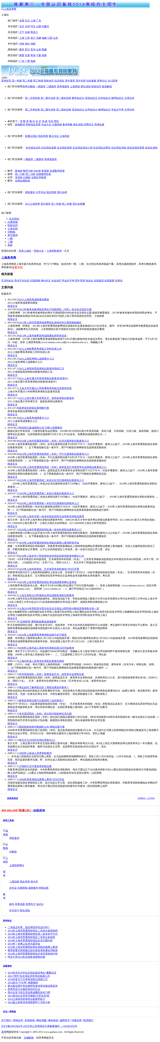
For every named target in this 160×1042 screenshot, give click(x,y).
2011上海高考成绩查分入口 (34, 418)
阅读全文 (13, 306)
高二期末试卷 (63, 109)
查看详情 (17, 267)
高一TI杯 (20, 174)
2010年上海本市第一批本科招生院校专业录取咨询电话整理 (51, 516)
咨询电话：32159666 (146, 798)
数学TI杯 (28, 171)
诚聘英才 (65, 1020)
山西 (38, 26)
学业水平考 (117, 109)
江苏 (27, 38)
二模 (10, 241)
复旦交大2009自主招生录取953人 (37, 740)
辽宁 (21, 32)
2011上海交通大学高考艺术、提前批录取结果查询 (46, 398)
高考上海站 (25, 251)
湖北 (27, 43)
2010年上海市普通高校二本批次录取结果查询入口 (46, 493)
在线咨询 (39, 810)
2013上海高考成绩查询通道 (34, 299)
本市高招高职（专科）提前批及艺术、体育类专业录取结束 (51, 674)
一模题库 (41, 86)
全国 (21, 20)
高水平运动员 (21, 280)
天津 (27, 26)
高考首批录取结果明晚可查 (34, 408)
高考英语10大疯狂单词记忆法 (24, 989)
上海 (32, 20)
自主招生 (59, 80)
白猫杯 (27, 177)
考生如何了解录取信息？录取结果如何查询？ (44, 687)
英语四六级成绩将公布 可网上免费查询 (40, 427)
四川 (27, 49)
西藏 (44, 49)
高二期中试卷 (48, 109)
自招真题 (109, 280)
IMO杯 (37, 171)
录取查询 (30, 192)
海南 (32, 61)
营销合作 (18, 1020)
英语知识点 (91, 98)
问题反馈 (77, 1020)
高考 (3, 1032)
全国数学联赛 (57, 171)
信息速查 (91, 80)
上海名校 (13, 228)
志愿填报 (57, 124)
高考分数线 (28, 86)
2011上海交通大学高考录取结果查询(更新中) (43, 378)
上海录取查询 (54, 251)
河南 (21, 43)
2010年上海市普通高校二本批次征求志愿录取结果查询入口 (51, 480)
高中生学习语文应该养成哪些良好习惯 (29, 992)
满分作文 (46, 280)
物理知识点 (117, 98)
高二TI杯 (30, 174)
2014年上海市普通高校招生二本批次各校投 (31, 937)
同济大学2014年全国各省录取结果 (26, 957)
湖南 (32, 43)
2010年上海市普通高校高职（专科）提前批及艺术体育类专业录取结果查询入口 (63, 467)
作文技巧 (14, 910)
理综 (56, 121)
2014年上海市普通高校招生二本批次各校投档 (33, 930)
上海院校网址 (16, 865)
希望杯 (45, 171)
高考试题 (20, 904)
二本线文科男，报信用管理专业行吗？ (29, 927)
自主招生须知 (118, 147)
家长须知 (86, 86)
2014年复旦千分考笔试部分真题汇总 (28, 979)
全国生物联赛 (22, 180)
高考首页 (6, 80)
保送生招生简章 (135, 147)
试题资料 (7, 966)
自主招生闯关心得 (82, 147)
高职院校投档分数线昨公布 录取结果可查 (42, 727)
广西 (27, 61)
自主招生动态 (33, 147)
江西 (49, 38)
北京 (27, 20)
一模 (10, 238)
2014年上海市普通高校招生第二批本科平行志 (33, 934)
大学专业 (41, 192)
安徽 (38, 38)
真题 (10, 245)
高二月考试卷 (32, 109)
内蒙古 (45, 26)
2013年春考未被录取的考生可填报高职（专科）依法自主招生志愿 (55, 309)
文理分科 (129, 98)
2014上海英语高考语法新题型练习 (26, 999)
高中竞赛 (81, 80)
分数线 (11, 232)
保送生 (89, 280)
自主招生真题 (48, 147)
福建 (44, 38)
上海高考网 (8, 257)
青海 (32, 55)
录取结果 (44, 888)
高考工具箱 (8, 820)
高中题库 (70, 80)
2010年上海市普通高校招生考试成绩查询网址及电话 (48, 582)
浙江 (32, 38)
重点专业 (54, 136)
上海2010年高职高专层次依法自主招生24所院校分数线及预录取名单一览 (59, 608)
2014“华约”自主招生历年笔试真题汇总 (29, 976)
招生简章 (43, 136)
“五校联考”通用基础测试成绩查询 (37, 621)
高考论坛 (102, 80)
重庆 (21, 49)
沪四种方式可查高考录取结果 (35, 766)
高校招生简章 (33, 124)
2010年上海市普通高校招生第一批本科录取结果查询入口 (50, 529)
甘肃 (27, 55)
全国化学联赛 (38, 177)
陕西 (21, 55)
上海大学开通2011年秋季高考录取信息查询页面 (45, 388)
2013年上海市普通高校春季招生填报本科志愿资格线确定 (50, 322)
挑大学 (34, 881)
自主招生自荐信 (102, 147)
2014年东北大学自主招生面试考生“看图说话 (32, 972)
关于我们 (6, 1020)
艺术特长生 (7, 280)
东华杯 (18, 177)
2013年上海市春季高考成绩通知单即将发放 (43, 335)
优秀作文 (89, 124)
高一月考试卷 (32, 98)
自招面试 (99, 280)
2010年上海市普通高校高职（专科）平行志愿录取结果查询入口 (54, 454)
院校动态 (49, 80)
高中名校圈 (78, 204)
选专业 (13, 888)
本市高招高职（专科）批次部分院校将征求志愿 (45, 713)
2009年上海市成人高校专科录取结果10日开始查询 (46, 648)
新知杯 (18, 171)
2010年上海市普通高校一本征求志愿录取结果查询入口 (49, 503)
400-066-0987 (10, 810)
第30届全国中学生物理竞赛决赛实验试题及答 (33, 986)
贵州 (32, 49)
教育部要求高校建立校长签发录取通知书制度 (33, 950)
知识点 (40, 904)
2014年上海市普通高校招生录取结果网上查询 (33, 947)
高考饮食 (99, 124)
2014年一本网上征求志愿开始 (24, 943)
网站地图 (41, 1020)
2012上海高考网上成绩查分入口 (36, 358)
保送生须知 (151, 147)
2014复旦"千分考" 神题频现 (23, 982)
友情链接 (30, 1020)
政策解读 (107, 86)
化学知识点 (104, 98)
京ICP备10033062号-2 (13, 1026)
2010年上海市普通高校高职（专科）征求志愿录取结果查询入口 (54, 441)
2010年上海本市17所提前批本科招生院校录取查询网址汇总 (51, 556)
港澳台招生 (31, 136)
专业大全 (46, 124)
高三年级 (38, 80)
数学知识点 (78, 98)
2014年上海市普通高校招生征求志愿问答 (30, 940)
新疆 (44, 55)
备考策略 (67, 124)
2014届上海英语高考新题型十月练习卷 (29, 1002)
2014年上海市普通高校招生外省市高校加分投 (33, 953)
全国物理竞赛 (43, 174)
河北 (32, 26)
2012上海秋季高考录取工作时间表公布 (40, 348)
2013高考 (113, 80)
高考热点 (7, 920)
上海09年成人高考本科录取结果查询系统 (41, 661)
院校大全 (39, 251)
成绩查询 (33, 888)
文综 (50, 121)
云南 (38, 49)
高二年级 (27, 80)
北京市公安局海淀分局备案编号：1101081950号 (51, 1026)
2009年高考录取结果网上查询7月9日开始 (41, 779)
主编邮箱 (29, 1037)
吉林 (27, 32)
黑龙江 (34, 32)
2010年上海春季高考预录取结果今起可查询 (43, 634)
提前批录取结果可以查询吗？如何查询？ (41, 700)
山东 (55, 38)
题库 (11, 904)
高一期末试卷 (63, 98)
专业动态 (56, 280)
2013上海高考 (32, 204)
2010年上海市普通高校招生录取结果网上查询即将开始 (49, 542)
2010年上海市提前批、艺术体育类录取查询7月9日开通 (49, 569)
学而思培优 (12, 798)
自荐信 (118, 280)
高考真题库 (63, 86)
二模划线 (14, 881)
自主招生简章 (64, 147)
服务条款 (53, 1020)
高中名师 (62, 192)
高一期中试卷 (48, 98)
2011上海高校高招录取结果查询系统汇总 (41, 368)
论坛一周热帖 (9, 1011)
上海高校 (75, 86)
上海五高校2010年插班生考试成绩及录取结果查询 (46, 595)
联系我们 (88, 1020)
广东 (38, 20)
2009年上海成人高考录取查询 (35, 753)
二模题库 (51, 86)
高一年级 (17, 80)
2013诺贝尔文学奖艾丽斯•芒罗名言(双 (28, 995)
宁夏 (38, 55)
